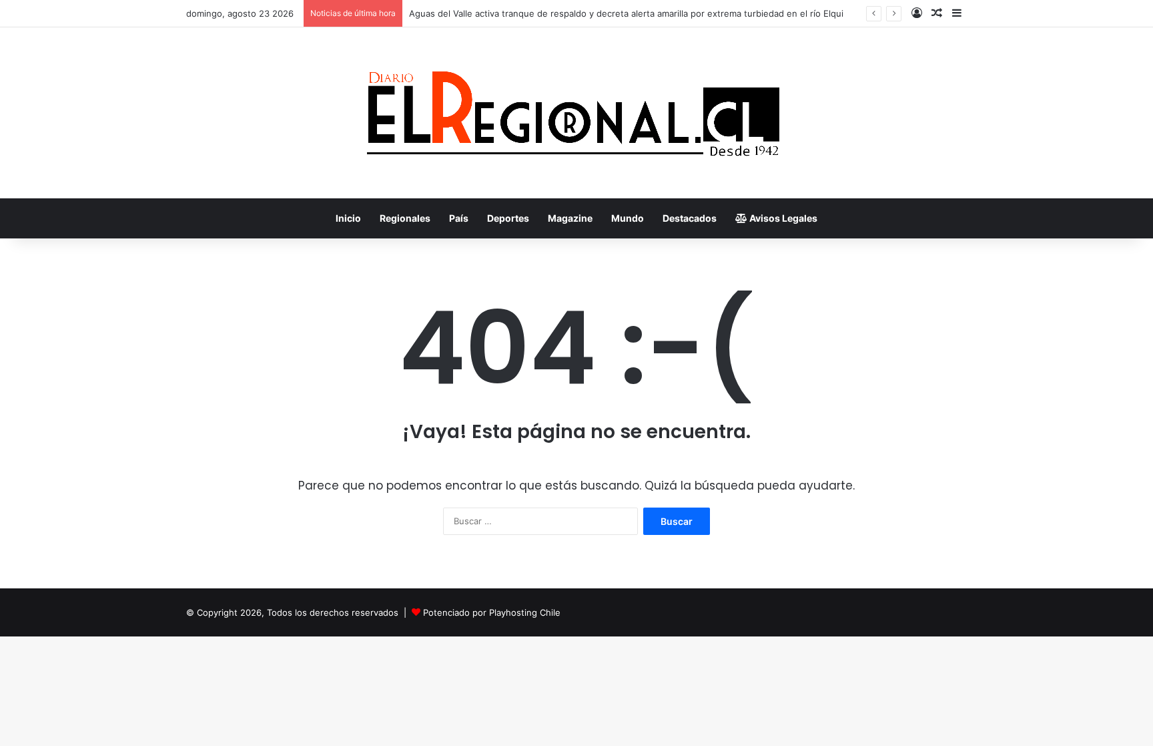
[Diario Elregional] (576, 113)
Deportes (508, 218)
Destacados (690, 218)
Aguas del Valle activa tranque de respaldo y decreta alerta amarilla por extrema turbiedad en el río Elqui (626, 13)
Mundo (627, 218)
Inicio (348, 218)
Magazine (570, 218)
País (458, 218)
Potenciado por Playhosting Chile (491, 612)
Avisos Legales (782, 218)
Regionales (405, 218)
